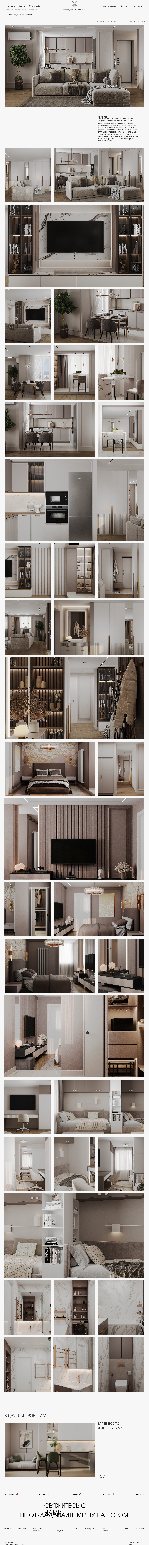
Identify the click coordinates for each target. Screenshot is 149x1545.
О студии (124, 6)
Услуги (22, 6)
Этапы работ (35, 6)
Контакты (137, 6)
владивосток (109, 1423)
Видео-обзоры (110, 6)
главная (8, 1528)
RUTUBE (106, 1494)
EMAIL (138, 1494)
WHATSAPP (42, 1494)
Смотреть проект (102, 1476)
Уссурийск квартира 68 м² (24, 14)
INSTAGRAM (10, 1494)
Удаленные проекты (38, 1529)
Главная (8, 14)
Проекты (11, 6)
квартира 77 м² (109, 1428)
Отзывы (125, 1528)
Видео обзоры (106, 1529)
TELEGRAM (73, 1494)
